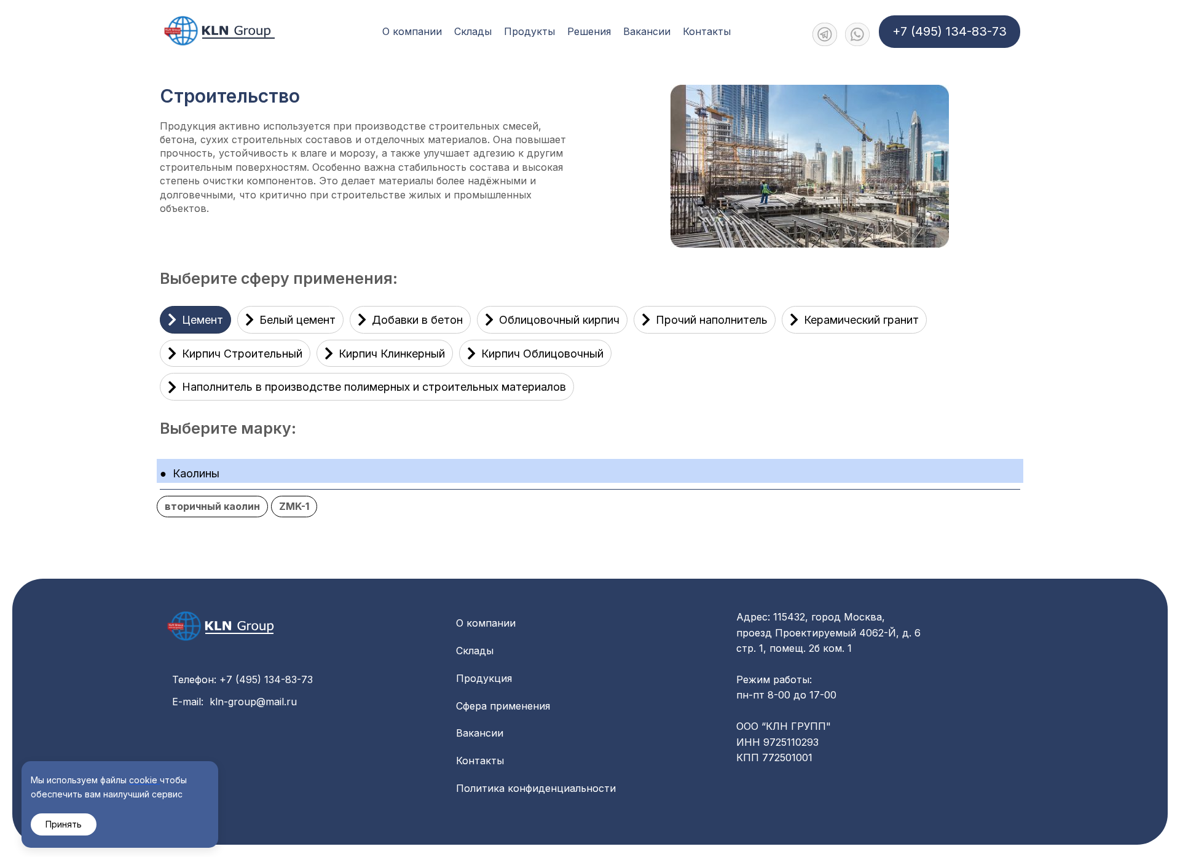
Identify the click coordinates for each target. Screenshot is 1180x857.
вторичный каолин (212, 506)
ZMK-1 (294, 506)
